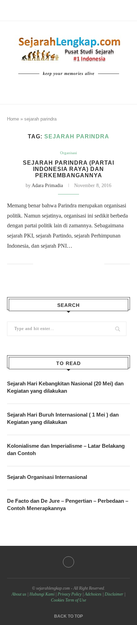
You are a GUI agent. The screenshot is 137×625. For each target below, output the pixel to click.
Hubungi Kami (42, 594)
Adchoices (93, 594)
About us (19, 594)
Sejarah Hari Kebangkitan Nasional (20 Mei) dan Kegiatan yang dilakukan (65, 387)
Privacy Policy (69, 594)
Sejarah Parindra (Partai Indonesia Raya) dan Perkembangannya (68, 169)
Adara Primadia (47, 185)
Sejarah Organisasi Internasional (47, 477)
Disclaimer (114, 594)
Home (13, 119)
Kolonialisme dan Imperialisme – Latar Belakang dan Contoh (66, 449)
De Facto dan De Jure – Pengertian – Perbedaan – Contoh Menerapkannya (67, 504)
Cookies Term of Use (68, 600)
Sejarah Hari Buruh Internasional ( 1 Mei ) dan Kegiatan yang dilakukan (63, 418)
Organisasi (68, 153)
